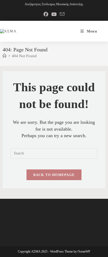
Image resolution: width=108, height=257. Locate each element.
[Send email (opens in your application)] (62, 14)
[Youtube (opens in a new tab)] (54, 14)
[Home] (5, 56)
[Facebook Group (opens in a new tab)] (46, 14)
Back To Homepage (54, 175)
